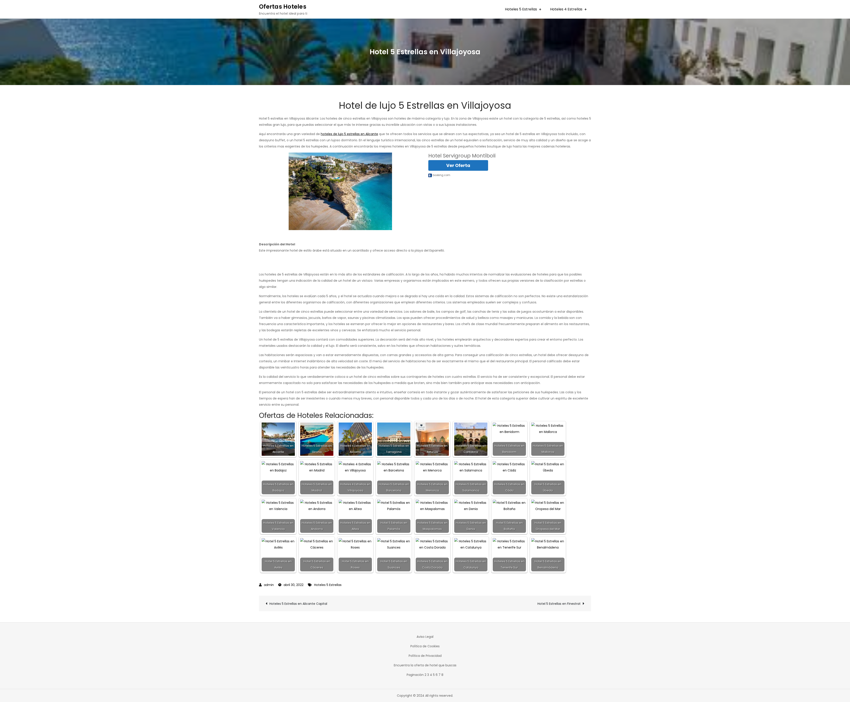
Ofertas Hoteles (282, 7)
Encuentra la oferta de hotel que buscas (425, 665)
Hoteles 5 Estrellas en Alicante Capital (298, 603)
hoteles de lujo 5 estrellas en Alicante (349, 134)
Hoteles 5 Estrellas (521, 9)
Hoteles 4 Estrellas (566, 9)
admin (269, 585)
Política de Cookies (425, 646)
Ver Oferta (458, 165)
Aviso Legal (425, 636)
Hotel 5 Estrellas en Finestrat (559, 603)
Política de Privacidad (425, 656)
